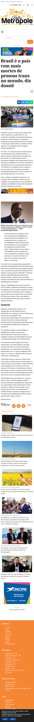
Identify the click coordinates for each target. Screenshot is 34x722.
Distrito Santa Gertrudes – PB (15, 670)
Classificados (9, 700)
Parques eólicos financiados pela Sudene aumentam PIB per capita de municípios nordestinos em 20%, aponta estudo (14, 463)
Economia (8, 633)
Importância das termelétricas (11, 515)
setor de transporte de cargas (11, 545)
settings (19, 716)
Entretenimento (10, 644)
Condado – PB (10, 666)
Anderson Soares (10, 682)
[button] (2, 31)
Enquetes (8, 702)
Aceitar (5, 719)
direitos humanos (7, 411)
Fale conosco (9, 704)
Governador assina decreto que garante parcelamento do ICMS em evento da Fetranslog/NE (14, 550)
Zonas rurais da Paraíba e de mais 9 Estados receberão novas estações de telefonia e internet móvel (17, 491)
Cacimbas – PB (10, 662)
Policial (7, 640)
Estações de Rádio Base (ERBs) (10, 487)
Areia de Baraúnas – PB (12, 656)
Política (7, 637)
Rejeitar (13, 719)
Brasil (7, 629)
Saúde (7, 642)
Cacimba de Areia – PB (12, 660)
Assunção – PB (10, 658)
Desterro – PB (9, 668)
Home (7, 627)
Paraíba (7, 631)
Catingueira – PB (10, 664)
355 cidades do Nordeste (8, 459)
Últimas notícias (10, 708)
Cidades (8, 635)
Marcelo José (9, 686)
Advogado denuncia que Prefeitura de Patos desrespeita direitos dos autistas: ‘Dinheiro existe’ (15, 576)
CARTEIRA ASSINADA (6, 433)
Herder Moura (9, 684)
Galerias (8, 706)
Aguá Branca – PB (11, 653)
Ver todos (8, 672)
